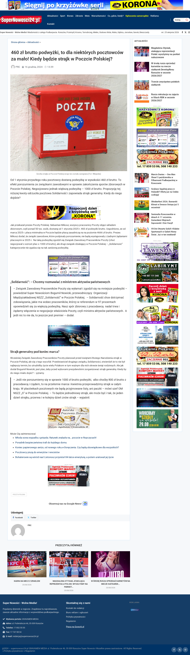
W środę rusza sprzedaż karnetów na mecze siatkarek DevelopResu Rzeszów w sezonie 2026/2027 (163, 69)
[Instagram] (189, 32)
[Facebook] (182, 32)
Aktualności (52, 16)
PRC (29, 525)
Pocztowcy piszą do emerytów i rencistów (37, 452)
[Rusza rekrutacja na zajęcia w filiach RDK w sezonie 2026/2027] (141, 98)
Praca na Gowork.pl (75, 626)
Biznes (70, 16)
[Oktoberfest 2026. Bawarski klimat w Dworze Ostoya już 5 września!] (141, 205)
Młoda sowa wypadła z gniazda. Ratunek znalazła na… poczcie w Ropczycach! (55, 437)
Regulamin (30, 651)
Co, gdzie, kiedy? (116, 16)
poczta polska (19, 494)
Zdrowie (79, 16)
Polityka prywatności (13, 651)
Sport (62, 16)
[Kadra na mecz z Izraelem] (26, 564)
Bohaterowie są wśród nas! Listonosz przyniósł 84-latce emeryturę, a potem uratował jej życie (64, 457)
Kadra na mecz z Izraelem (27, 581)
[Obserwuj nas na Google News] (85, 505)
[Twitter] (185, 32)
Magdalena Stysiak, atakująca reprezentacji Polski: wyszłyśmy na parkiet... (69, 584)
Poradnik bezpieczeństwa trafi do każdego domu (41, 442)
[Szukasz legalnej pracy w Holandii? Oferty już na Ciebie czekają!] (141, 192)
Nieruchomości (99, 16)
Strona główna (18, 42)
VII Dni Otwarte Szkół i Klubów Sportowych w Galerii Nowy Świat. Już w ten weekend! (165, 232)
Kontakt (50, 24)
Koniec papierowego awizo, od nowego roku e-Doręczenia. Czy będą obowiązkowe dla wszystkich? (67, 447)
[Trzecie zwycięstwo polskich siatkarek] (141, 85)
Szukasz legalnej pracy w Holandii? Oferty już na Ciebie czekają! (164, 192)
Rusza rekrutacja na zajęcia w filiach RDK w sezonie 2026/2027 (165, 97)
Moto (87, 16)
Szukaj (187, 20)
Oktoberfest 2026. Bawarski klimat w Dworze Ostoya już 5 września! (165, 204)
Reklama (154, 16)
